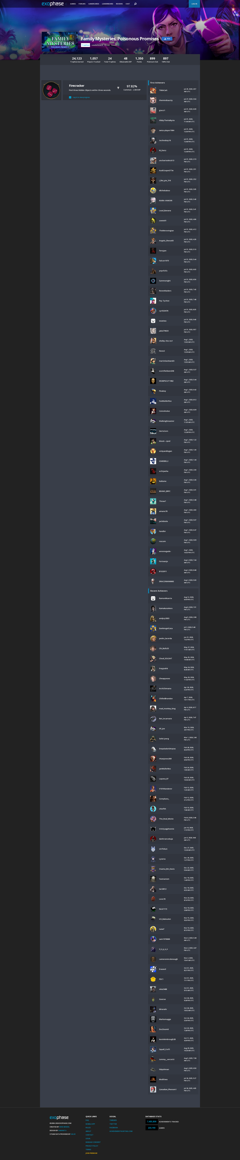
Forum (114, 45)
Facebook (114, 1127)
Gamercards (93, 4)
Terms (88, 1149)
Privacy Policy (92, 1146)
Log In (194, 4)
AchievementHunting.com (121, 1131)
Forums (82, 4)
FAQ (87, 1120)
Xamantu (62, 1130)
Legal (88, 1138)
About (88, 1131)
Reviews (119, 4)
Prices (107, 45)
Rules (88, 1127)
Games (73, 4)
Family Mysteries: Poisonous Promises (120, 39)
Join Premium (91, 1153)
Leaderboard (107, 4)
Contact (89, 1135)
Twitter (113, 1124)
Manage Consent (93, 1142)
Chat (128, 4)
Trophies (85, 45)
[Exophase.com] (54, 3)
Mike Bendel (64, 1127)
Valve (73, 1134)
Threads (113, 1120)
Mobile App (90, 1124)
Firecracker (76, 85)
